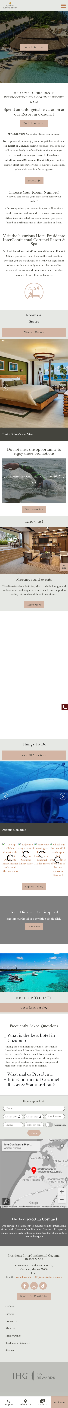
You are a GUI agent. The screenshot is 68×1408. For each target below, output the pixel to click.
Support (8, 1404)
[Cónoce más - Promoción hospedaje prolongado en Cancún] (34, 483)
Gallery (42, 1404)
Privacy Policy (13, 1335)
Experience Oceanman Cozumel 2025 (34, 476)
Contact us (11, 1321)
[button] (59, 1402)
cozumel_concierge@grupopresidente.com (38, 1277)
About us (10, 1328)
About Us (25, 1404)
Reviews (10, 1313)
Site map (10, 1350)
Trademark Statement (18, 1343)
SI (49, 1124)
